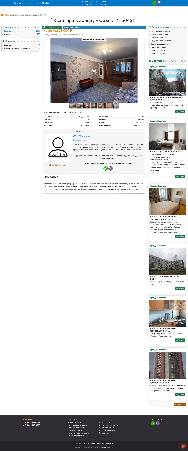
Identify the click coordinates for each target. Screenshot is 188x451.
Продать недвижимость (78, 433)
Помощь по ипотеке (76, 428)
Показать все (180, 405)
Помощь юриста (75, 430)
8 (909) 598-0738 (89, 2)
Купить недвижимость (77, 425)
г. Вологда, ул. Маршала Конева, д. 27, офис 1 (31, 3)
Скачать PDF (80, 140)
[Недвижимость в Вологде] (2, 15)
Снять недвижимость (108, 425)
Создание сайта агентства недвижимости (98, 443)
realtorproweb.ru (106, 447)
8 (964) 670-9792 (82, 136)
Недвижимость (74, 422)
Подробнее (180, 112)
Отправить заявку (59, 165)
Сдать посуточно (106, 422)
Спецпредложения (107, 430)
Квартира (9, 15)
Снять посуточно (106, 428)
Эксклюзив (104, 433)
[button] (94, 69)
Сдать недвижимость (77, 435)
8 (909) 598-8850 (89, 4)
